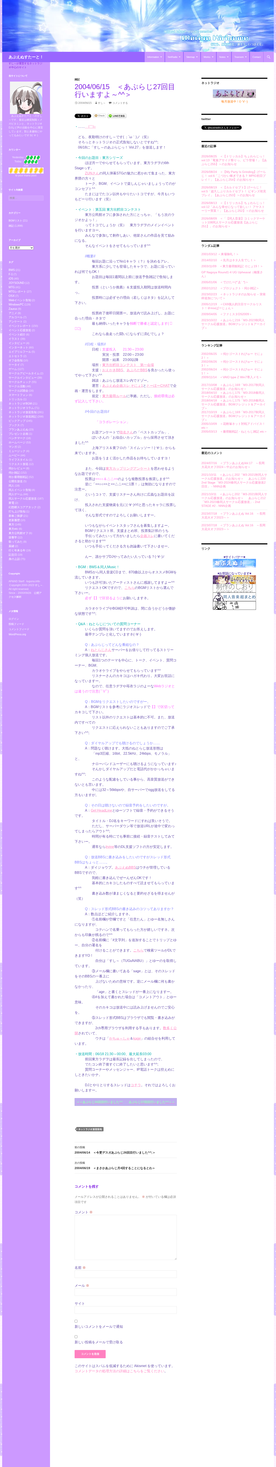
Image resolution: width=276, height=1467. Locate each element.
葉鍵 (11, 546)
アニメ (13, 313)
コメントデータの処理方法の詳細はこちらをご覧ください (119, 1371)
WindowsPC (16, 304)
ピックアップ (17, 420)
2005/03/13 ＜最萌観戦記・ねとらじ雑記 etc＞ (234, 431)
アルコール (16, 317)
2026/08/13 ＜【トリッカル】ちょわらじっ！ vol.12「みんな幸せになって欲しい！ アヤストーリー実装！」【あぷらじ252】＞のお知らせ (233, 206)
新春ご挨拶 (16, 515)
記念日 (13, 554)
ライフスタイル (18, 459)
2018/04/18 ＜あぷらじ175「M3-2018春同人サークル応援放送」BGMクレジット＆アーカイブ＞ (233, 404)
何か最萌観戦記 (18, 477)
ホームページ (17, 442)
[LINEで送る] (116, 115)
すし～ (102, 102)
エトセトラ (16, 356)
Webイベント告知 (20, 300)
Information (153, 57)
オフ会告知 (16, 360)
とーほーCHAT (158, 385)
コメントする (120, 102)
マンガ (13, 446)
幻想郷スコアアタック (23, 507)
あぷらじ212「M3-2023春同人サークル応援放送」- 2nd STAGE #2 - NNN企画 (233, 501)
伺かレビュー (17, 468)
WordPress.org (17, 634)
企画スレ (147, 536)
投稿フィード (16, 624)
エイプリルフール (20, 351)
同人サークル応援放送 (23, 498)
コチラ (136, 1085)
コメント (84, 1212)
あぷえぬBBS (125, 867)
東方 (11, 524)
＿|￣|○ (90, 126)
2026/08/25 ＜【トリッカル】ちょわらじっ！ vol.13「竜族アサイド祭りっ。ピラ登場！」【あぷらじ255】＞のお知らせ (234, 160)
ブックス (14, 425)
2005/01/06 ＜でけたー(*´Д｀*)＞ (224, 282)
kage (137, 1038)
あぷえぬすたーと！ (26, 57)
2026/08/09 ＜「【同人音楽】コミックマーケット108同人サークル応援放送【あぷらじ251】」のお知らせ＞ (233, 222)
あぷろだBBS (137, 370)
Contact (256, 57)
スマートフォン (18, 395)
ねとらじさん (101, 650)
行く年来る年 (17, 550)
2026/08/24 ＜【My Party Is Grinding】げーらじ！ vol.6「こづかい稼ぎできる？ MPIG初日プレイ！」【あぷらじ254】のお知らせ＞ (233, 175)
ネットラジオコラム (21, 407)
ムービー (14, 455)
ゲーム (13, 369)
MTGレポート (17, 291)
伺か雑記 (14, 472)
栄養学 (13, 537)
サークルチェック (20, 382)
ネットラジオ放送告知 (90, 1129)
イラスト (14, 338)
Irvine (110, 847)
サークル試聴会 (18, 390)
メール (82, 1285)
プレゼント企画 (18, 433)
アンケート (16, 321)
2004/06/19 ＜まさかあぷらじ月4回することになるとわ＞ (115, 1165)
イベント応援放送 (20, 330)
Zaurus (13, 308)
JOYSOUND (16, 283)
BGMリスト (15, 220)
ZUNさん (92, 173)
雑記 (77, 79)
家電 (11, 502)
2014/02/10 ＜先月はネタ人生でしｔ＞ (228, 260)
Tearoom (239, 57)
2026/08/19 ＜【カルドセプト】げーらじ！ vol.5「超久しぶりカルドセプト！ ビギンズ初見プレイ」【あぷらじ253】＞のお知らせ (233, 191)
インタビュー (17, 343)
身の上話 (14, 559)
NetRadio (172, 57)
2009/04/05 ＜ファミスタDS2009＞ (226, 314)
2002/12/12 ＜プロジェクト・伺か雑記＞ (230, 288)
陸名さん (126, 432)
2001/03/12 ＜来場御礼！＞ (220, 254)
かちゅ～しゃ (119, 1038)
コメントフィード (19, 629)
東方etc (13, 528)
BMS (12, 270)
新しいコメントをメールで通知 (99, 1326)
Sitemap (190, 57)
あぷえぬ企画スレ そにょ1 (122, 385)
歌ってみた (16, 541)
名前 (80, 1267)
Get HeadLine (101, 810)
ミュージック (17, 451)
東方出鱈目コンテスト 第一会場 (128, 365)
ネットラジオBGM (20, 403)
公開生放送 (16, 481)
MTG (12, 287)
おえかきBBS (112, 370)
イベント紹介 (17, 334)
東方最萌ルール (114, 396)
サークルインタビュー (23, 377)
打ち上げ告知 (17, 511)
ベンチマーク (17, 438)
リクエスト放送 (18, 464)
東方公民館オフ (18, 533)
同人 (11, 485)
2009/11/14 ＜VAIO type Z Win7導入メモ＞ (231, 377)
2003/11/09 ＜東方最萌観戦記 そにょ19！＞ (232, 266)
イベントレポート (20, 325)
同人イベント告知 (20, 490)
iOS (11, 278)
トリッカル (16, 399)
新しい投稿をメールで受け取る (99, 1342)
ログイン (14, 618)
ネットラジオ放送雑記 (23, 416)
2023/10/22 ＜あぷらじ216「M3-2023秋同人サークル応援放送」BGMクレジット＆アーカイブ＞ (233, 324)
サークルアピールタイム (24, 373)
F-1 (11, 274)
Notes (222, 57)
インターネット (18, 347)
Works (207, 57)
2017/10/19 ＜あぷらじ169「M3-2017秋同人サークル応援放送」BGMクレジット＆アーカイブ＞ (233, 416)
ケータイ (14, 364)
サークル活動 (17, 386)
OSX (12, 295)
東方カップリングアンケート (128, 468)
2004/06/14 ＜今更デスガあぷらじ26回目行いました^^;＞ (115, 1150)
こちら (129, 588)
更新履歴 (14, 520)
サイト (80, 1303)
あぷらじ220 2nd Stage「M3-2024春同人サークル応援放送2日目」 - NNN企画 (233, 482)
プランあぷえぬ (18, 429)
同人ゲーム (16, 494)
